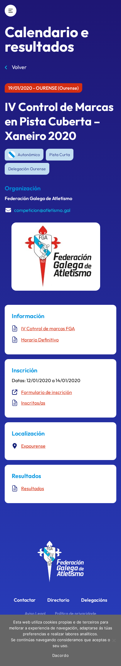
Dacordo (60, 655)
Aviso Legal (35, 613)
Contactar (25, 600)
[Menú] (10, 11)
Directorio (58, 600)
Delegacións (94, 600)
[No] (114, 640)
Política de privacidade (75, 613)
